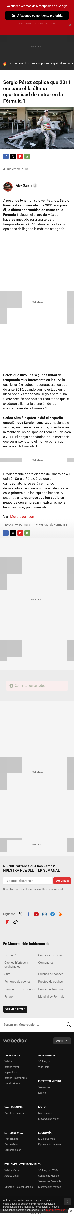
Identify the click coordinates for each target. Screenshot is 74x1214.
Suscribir (62, 880)
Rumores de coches (17, 981)
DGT (10, 63)
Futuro (8, 996)
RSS (60, 913)
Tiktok (15, 921)
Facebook (6, 156)
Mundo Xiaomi (12, 1083)
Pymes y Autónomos (49, 1144)
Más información (55, 1209)
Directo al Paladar (14, 1113)
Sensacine (44, 1087)
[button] (26, 185)
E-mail (27, 156)
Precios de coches (50, 981)
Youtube (36, 913)
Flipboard (20, 156)
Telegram (52, 913)
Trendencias (11, 1138)
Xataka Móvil (11, 1066)
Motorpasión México (49, 1186)
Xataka (8, 1061)
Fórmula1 (25, 524)
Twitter (13, 156)
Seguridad (56, 63)
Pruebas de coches (50, 974)
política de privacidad (51, 889)
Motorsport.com (22, 517)
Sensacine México (48, 1175)
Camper (40, 63)
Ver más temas (15, 1009)
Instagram (44, 913)
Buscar (68, 1024)
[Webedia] (15, 1043)
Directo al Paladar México (18, 1186)
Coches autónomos (51, 989)
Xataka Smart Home (15, 1077)
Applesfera (10, 1072)
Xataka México (12, 1170)
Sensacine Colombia (49, 1181)
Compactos (46, 962)
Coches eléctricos (50, 955)
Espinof (42, 1092)
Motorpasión (45, 1113)
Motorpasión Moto (48, 1118)
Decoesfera (11, 1144)
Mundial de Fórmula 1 (53, 524)
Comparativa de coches (20, 989)
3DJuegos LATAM (48, 1170)
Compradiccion (12, 1149)
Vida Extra (43, 1066)
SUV (7, 974)
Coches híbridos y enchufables (16, 964)
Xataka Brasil (11, 1175)
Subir (59, 1040)
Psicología (24, 63)
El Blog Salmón (46, 1138)
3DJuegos (44, 1061)
